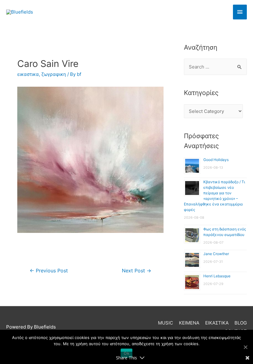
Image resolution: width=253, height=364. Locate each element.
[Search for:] (215, 67)
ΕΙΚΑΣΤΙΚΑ (217, 323)
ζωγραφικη (53, 74)
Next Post (136, 271)
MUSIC (165, 323)
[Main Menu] (240, 12)
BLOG (240, 323)
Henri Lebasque (216, 276)
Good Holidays (216, 159)
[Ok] (245, 347)
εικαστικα (28, 74)
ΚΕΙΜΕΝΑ (189, 323)
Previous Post (49, 271)
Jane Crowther (216, 253)
